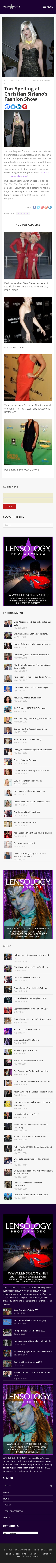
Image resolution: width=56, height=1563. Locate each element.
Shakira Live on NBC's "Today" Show (30, 1136)
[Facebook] (7, 106)
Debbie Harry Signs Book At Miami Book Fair (33, 1351)
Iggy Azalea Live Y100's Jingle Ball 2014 (30, 998)
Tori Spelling (23, 214)
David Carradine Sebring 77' (25, 1310)
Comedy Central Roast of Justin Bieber (30, 729)
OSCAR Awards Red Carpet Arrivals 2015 (31, 770)
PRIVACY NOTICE (33, 1556)
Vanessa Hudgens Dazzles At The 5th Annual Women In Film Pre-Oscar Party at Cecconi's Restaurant (27, 409)
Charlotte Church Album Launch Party (31, 1194)
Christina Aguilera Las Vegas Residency (31, 633)
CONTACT (7, 1517)
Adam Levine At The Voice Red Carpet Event (33, 1091)
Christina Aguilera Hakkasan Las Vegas (31, 687)
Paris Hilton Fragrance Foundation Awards (32, 677)
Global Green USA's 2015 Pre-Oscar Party (32, 801)
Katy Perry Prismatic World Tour (28, 697)
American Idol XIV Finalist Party (28, 739)
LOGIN (6, 1492)
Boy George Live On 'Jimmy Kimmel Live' (31, 1071)
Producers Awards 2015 (24, 843)
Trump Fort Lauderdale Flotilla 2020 (29, 1330)
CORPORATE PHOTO (14, 1511)
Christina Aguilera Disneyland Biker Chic (31, 654)
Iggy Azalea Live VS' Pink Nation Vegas (30, 1008)
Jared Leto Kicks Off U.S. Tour (26, 1040)
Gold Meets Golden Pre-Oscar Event (30, 791)
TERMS (18, 1556)
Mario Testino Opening (16, 347)
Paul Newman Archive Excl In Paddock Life (32, 1341)
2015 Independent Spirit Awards (28, 780)
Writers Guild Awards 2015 (25, 822)
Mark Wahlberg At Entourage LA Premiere (32, 718)
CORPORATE (21, 1554)
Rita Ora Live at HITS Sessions (27, 1029)
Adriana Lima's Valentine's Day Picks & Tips (33, 832)
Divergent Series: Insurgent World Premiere (33, 749)
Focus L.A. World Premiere (25, 760)
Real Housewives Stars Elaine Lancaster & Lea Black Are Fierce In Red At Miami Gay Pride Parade (26, 287)
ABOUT (8, 1504)
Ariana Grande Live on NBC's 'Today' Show (32, 1019)
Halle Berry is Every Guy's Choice (21, 469)
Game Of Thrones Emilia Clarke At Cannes (32, 644)
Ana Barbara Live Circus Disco (27, 812)
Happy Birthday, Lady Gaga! (26, 1114)
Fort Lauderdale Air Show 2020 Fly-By (29, 1320)
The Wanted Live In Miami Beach (28, 1060)
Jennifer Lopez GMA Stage (25, 1050)
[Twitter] (13, 106)
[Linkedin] (19, 106)
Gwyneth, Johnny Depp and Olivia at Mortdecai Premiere (30, 855)
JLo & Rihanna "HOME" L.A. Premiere (30, 708)
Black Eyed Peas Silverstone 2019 (27, 1362)
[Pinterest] (24, 106)
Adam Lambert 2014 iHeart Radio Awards (32, 1081)
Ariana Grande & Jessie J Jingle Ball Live (30, 988)
